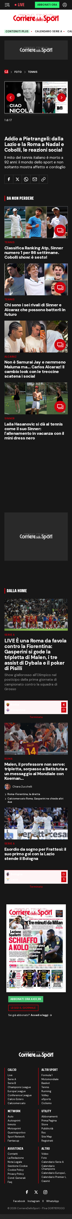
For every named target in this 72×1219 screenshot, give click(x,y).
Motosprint (14, 1128)
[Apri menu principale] (7, 5)
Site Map (46, 1136)
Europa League (17, 1091)
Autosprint (14, 1120)
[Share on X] (17, 179)
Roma (8, 759)
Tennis (32, 72)
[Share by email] (35, 179)
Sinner (9, 418)
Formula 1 (46, 1075)
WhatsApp (52, 1201)
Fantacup (13, 1140)
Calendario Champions (48, 1167)
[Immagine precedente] (10, 97)
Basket (45, 1083)
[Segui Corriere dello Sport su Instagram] (45, 1192)
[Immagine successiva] (61, 97)
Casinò (45, 1181)
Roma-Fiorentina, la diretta (23, 794)
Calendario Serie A (48, 31)
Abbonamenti (49, 1116)
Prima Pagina (49, 1120)
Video (44, 1153)
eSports (46, 1099)
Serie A (9, 635)
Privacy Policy (16, 1174)
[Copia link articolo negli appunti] (43, 179)
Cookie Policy (16, 1169)
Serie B (12, 1083)
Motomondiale (50, 1079)
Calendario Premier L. (54, 1177)
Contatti (13, 1153)
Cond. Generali (17, 1178)
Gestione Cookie (18, 1166)
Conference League (20, 1095)
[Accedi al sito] (65, 5)
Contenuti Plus (17, 31)
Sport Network (16, 1136)
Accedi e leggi (39, 1015)
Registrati (47, 1140)
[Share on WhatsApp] (26, 179)
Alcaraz (10, 356)
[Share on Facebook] (9, 179)
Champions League (19, 1087)
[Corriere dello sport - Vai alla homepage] (36, 18)
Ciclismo (46, 1103)
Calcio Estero (16, 1099)
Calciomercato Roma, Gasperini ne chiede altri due (35, 800)
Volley (45, 1095)
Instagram (34, 1201)
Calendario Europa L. (53, 1173)
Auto (10, 1116)
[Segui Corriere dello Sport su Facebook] (27, 1192)
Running (46, 1091)
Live (21, 5)
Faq (10, 1182)
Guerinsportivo (17, 1132)
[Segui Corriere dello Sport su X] (36, 1192)
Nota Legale (15, 1162)
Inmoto (12, 1124)
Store (44, 1124)
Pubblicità (47, 1128)
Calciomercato (17, 1103)
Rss (43, 1132)
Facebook (19, 1201)
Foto (18, 72)
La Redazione (16, 1158)
